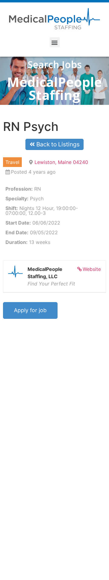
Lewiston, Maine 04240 (61, 162)
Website (92, 269)
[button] (55, 42)
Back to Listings (57, 144)
